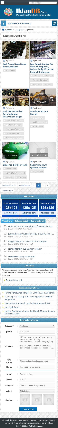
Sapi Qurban (38, 171)
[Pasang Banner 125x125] (11, 208)
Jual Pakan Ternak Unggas (15, 133)
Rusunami (9, 177)
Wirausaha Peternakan (15, 138)
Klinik (23, 173)
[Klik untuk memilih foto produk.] (25, 399)
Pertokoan (22, 177)
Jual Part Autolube (40, 122)
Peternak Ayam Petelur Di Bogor (15, 120)
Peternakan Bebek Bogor (15, 129)
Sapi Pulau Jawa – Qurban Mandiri (39, 166)
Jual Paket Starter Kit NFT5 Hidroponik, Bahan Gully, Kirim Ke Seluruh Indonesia (41, 67)
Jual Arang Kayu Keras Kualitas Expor (14, 65)
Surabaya (36, 75)
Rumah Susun (11, 168)
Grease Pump (38, 118)
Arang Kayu (10, 70)
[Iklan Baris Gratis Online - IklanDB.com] (29, 16)
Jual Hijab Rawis (12, 307)
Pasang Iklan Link (14, 280)
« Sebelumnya (24, 185)
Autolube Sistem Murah (39, 112)
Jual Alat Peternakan (13, 125)
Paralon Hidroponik (40, 80)
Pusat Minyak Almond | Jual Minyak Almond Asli (27, 303)
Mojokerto (37, 84)
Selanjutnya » (7, 190)
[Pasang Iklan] (54, 23)
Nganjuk (48, 84)
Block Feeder (38, 126)
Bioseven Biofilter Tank (15, 164)
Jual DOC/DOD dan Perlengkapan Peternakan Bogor (13, 114)
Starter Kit (49, 75)
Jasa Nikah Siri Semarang (19, 23)
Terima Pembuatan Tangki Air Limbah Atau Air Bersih (30, 292)
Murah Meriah (11, 173)
